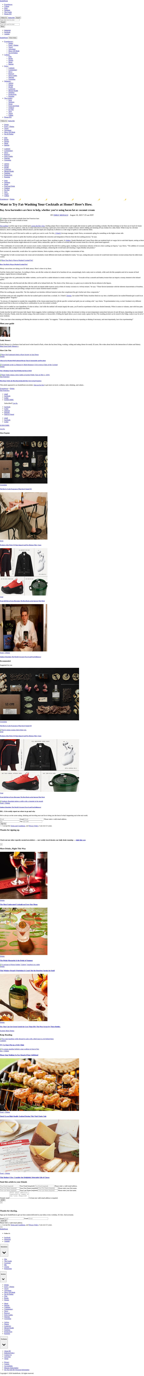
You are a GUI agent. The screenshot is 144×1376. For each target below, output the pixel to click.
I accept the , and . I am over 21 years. (27, 826)
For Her (11, 109)
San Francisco (4, 377)
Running (11, 96)
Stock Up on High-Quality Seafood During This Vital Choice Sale (23, 1116)
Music (10, 62)
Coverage (7, 1263)
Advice (10, 83)
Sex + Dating (4, 1051)
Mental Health (13, 91)
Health (10, 87)
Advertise (7, 1357)
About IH (7, 1351)
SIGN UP (4, 1221)
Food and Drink (13, 106)
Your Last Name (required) (29, 1190)
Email (22, 819)
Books (10, 58)
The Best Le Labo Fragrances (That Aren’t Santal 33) (16, 489)
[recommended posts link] (23, 898)
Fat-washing (4, 226)
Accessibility (8, 1366)
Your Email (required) (27, 1186)
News (10, 72)
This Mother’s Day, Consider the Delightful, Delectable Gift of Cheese (24, 1177)
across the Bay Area (38, 226)
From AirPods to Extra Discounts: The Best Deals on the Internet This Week (22, 601)
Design (10, 60)
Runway (11, 74)
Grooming (11, 79)
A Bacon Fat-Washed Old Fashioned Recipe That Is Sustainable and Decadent (23, 360)
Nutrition (11, 92)
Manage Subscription (11, 1368)
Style (6, 8)
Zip (21, 821)
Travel (10, 47)
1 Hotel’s (58, 233)
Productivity (12, 94)
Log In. (15, 403)
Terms (6, 1358)
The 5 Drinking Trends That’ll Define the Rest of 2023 (16, 370)
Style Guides (12, 75)
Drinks (10, 43)
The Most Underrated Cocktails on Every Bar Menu (19, 904)
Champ (6, 1267)
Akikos (68, 240)
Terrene (68, 296)
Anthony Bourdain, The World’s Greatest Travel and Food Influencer (20, 657)
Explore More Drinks (7, 1031)
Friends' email (4, 1198)
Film (9, 56)
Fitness (10, 85)
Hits (5, 1259)
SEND (3, 1200)
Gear (1, 597)
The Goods (8, 12)
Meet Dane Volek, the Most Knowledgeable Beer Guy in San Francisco (20, 381)
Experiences (8, 4)
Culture (6, 6)
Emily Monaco (61, 215)
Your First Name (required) (29, 1188)
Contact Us (8, 1355)
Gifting (10, 115)
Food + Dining (13, 45)
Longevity (11, 89)
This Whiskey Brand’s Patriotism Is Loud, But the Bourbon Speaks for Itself (27, 971)
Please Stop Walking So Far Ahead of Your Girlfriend (19, 1055)
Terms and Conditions (18, 826)
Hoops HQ (8, 14)
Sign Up (3, 823)
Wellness (7, 10)
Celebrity (11, 68)
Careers (6, 1364)
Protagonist (8, 1269)
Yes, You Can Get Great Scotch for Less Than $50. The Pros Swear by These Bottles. (30, 1027)
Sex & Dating (13, 53)
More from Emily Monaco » (9, 346)
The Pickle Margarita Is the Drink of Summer (16, 960)
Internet (10, 64)
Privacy (6, 1362)
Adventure (11, 49)
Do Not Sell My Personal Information (16, 1370)
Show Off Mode (13, 51)
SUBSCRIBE (9, 400)
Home (10, 104)
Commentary (12, 70)
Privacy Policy (33, 826)
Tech (10, 111)
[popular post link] (23, 483)
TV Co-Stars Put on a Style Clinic (12, 1045)
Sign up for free (39, 385)
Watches (11, 77)
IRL (5, 1265)
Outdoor (11, 108)
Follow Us (4, 18)
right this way (80, 840)
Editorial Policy (9, 1353)
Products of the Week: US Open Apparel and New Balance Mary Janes (20, 545)
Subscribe (11, 18)
